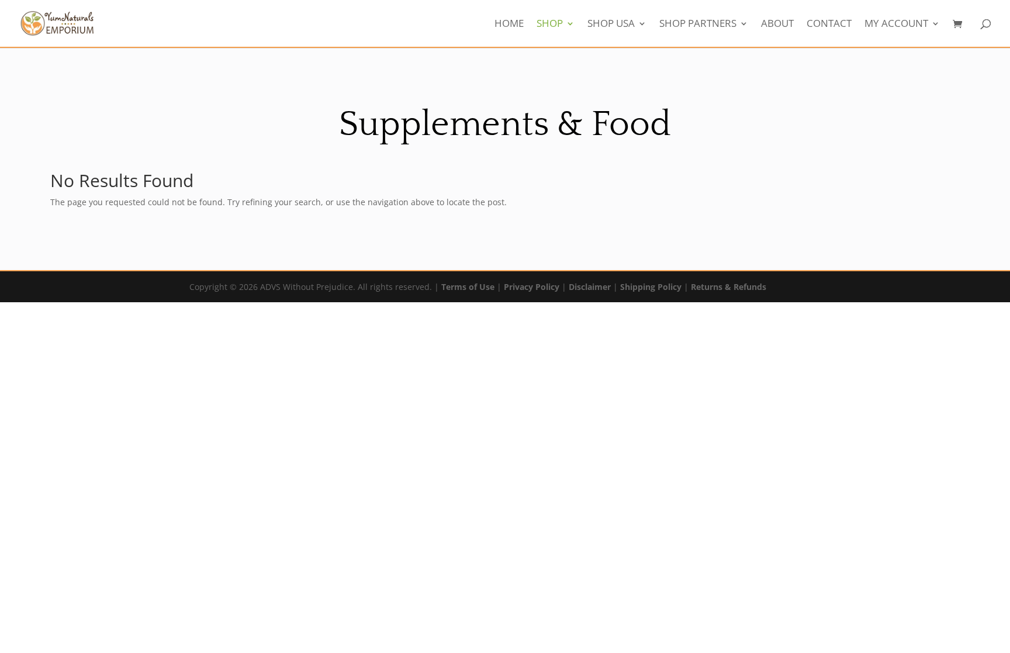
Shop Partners (697, 24)
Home (509, 24)
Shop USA (611, 24)
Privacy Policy (531, 286)
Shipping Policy (651, 286)
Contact (829, 24)
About (777, 24)
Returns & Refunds (728, 286)
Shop (550, 24)
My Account (896, 24)
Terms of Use (467, 286)
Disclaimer (590, 286)
